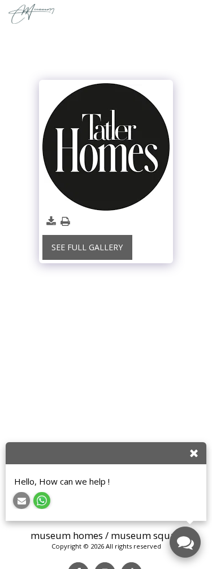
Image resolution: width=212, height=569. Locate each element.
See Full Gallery (87, 247)
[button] (198, 14)
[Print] (65, 221)
